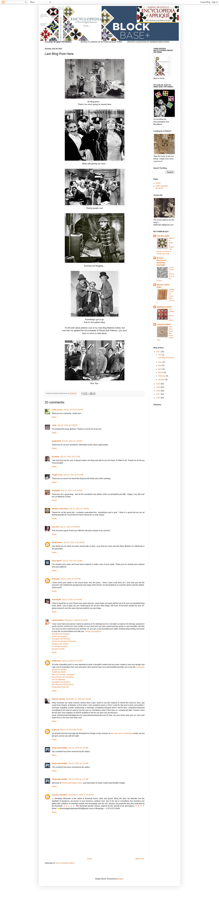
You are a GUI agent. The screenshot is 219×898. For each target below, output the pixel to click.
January (161, 379)
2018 (158, 391)
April (160, 369)
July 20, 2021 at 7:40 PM (72, 441)
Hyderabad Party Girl (60, 687)
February (162, 376)
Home (89, 859)
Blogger (120, 879)
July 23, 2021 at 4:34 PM (70, 579)
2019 (158, 387)
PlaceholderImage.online (72, 783)
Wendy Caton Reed (60, 509)
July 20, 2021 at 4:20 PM (73, 410)
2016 (158, 398)
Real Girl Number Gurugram (63, 674)
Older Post (139, 859)
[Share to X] (88, 393)
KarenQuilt (56, 600)
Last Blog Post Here (166, 358)
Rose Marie (57, 561)
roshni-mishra (58, 620)
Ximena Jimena (58, 699)
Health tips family (59, 672)
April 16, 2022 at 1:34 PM (72, 661)
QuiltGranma (57, 542)
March (161, 372)
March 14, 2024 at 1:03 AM (71, 730)
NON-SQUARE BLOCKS (162, 187)
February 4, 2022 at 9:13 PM (76, 620)
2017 (158, 394)
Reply (54, 417)
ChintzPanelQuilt (164, 324)
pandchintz (56, 441)
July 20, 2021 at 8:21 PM (70, 457)
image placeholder (59, 748)
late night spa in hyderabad (122, 733)
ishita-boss (56, 661)
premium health (58, 649)
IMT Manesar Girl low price (62, 684)
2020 (158, 384)
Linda (54, 425)
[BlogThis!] (85, 393)
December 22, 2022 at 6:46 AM (78, 699)
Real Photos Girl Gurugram (63, 677)
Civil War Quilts (163, 236)
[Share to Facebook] (91, 393)
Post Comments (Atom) (65, 863)
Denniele (55, 457)
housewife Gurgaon (60, 646)
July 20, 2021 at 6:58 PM (67, 425)
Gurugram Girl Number (61, 639)
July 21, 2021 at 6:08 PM (70, 527)
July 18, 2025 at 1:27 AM (78, 779)
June (160, 362)
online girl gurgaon (59, 636)
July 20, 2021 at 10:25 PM (71, 491)
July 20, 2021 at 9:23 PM (73, 475)
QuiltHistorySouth (164, 307)
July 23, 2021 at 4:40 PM (72, 600)
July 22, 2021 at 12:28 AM (73, 542)
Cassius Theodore (59, 795)
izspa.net (55, 730)
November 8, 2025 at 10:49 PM (80, 795)
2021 (158, 352)
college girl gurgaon (93, 631)
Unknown (56, 579)
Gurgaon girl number (60, 644)
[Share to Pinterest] (94, 393)
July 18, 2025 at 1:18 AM (78, 748)
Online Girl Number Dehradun (64, 641)
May (160, 365)
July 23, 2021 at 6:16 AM (72, 561)
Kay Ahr (55, 527)
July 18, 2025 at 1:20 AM (78, 763)
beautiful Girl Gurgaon (61, 634)
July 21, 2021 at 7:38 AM (79, 509)
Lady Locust (57, 410)
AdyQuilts (56, 491)
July (160, 355)
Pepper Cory (57, 475)
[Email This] (82, 393)
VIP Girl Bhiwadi (58, 680)
